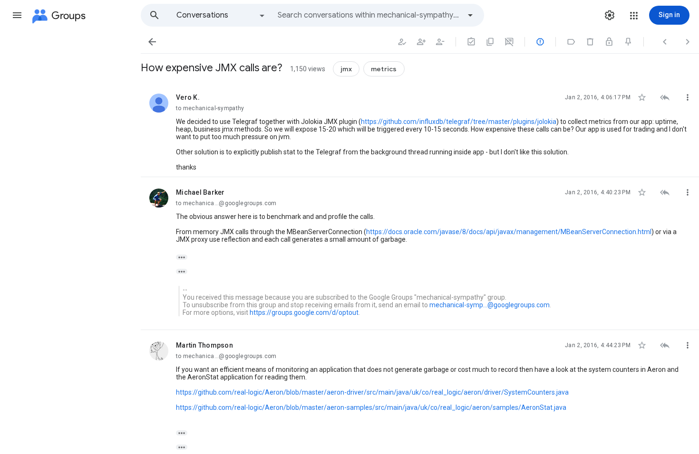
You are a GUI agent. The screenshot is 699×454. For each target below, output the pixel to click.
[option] (221, 15)
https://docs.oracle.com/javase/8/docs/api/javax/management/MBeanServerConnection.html (508, 232)
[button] (17, 15)
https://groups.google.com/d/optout (304, 312)
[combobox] (369, 15)
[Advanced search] (470, 15)
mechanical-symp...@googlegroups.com (489, 305)
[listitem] (420, 129)
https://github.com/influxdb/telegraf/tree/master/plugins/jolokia (458, 121)
